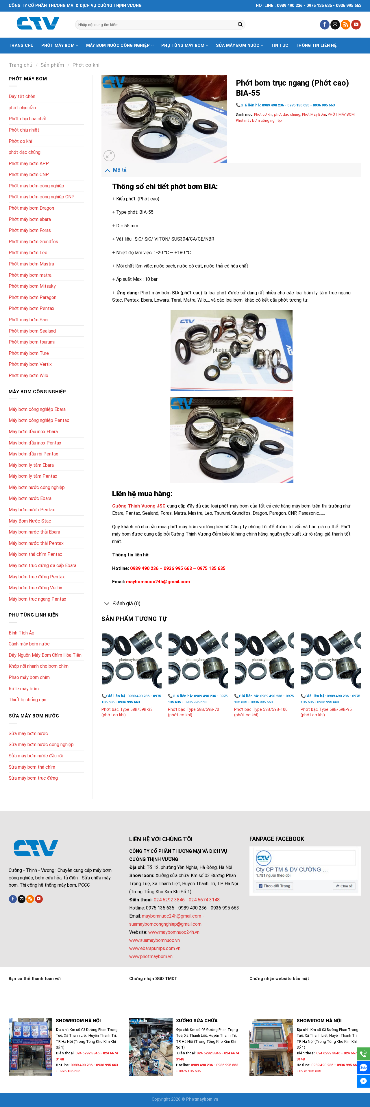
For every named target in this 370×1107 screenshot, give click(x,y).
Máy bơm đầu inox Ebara (33, 431)
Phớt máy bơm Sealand (32, 331)
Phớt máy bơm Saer (29, 319)
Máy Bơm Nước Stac (30, 521)
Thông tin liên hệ (316, 45)
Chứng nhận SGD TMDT (153, 978)
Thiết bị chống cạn (27, 699)
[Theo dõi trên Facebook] (325, 24)
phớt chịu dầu (22, 107)
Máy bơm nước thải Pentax (36, 543)
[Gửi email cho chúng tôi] (335, 24)
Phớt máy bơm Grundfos (33, 241)
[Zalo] (363, 1067)
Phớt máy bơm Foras (30, 230)
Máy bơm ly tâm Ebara (31, 465)
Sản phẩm (52, 65)
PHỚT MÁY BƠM (341, 114)
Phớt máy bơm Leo (28, 252)
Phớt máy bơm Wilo (28, 375)
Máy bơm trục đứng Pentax (37, 577)
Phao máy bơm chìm (29, 677)
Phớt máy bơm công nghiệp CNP (42, 197)
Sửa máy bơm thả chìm (32, 767)
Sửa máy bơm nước (238, 45)
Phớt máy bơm (58, 45)
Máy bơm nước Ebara (30, 498)
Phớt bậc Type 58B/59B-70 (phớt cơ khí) (193, 712)
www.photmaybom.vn (151, 956)
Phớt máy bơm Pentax (31, 308)
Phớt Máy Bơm (314, 114)
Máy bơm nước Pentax (32, 509)
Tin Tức (279, 45)
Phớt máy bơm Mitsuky (32, 286)
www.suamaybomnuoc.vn (154, 940)
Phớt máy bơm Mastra (31, 264)
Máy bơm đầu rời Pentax (33, 454)
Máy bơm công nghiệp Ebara (37, 409)
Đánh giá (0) (126, 603)
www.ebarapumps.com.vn (154, 948)
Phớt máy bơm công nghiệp (36, 186)
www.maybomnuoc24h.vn (173, 932)
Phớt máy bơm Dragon (31, 208)
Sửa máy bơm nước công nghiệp (41, 744)
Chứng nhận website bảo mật (279, 978)
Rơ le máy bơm (24, 688)
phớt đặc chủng (24, 152)
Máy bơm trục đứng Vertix (35, 588)
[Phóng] (109, 155)
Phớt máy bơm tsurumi (32, 342)
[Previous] (101, 679)
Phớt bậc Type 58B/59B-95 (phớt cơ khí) (326, 712)
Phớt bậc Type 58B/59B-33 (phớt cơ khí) (127, 712)
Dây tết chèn (22, 96)
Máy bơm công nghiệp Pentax (39, 420)
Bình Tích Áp (21, 633)
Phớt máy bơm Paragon (32, 297)
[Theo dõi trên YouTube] (356, 24)
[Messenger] (363, 1081)
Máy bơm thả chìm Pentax (35, 554)
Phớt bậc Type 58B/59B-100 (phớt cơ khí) (261, 712)
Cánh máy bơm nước (29, 644)
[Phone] (363, 1053)
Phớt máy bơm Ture (29, 353)
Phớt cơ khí (85, 65)
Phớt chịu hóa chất (28, 118)
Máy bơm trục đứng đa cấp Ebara (42, 565)
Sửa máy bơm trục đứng (33, 778)
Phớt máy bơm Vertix (30, 364)
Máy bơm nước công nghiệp (118, 45)
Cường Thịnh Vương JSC (139, 506)
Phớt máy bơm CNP (29, 174)
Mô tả (120, 170)
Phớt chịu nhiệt (24, 130)
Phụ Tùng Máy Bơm (183, 45)
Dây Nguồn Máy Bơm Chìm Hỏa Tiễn (45, 655)
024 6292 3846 (169, 900)
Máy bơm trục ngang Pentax (37, 599)
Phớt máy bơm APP (29, 163)
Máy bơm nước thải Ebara (34, 532)
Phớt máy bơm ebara (30, 219)
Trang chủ (21, 45)
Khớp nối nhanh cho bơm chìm (39, 666)
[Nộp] (240, 24)
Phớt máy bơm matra (30, 275)
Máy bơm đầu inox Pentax (35, 443)
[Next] (361, 679)
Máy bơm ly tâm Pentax (33, 476)
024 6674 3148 (204, 900)
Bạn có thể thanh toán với (35, 978)
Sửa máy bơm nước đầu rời (36, 756)
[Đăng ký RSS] (345, 24)
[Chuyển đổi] (107, 170)
